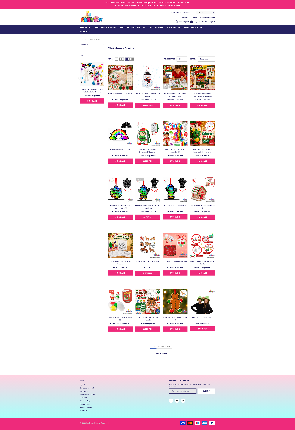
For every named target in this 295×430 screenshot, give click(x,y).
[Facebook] (171, 401)
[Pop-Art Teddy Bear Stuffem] (94, 74)
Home (82, 39)
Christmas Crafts (93, 39)
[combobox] (203, 12)
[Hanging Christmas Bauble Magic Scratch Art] (120, 189)
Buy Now (147, 273)
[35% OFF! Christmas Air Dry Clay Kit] (120, 301)
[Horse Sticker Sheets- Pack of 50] (147, 245)
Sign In (212, 22)
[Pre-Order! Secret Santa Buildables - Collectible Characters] (202, 77)
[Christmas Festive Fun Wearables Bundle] (202, 245)
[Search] (205, 12)
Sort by (193, 59)
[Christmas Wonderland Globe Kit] (120, 77)
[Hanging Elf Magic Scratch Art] (175, 189)
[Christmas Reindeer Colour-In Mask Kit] (147, 301)
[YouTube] (183, 401)
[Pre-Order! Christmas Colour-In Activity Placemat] (175, 77)
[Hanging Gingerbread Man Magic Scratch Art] (147, 189)
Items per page (169, 59)
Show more (161, 353)
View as (110, 59)
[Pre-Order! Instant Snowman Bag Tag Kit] (147, 77)
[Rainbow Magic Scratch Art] (120, 133)
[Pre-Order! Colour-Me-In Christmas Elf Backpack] (147, 133)
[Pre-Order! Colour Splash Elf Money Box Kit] (175, 133)
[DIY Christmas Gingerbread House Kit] (202, 189)
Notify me (147, 217)
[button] (80, 78)
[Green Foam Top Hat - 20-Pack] (202, 301)
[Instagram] (177, 401)
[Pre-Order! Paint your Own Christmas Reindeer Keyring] (202, 133)
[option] (94, 86)
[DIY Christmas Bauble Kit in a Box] (175, 245)
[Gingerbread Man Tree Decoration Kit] (175, 301)
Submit (206, 391)
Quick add (94, 101)
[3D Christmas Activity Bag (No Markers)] (120, 245)
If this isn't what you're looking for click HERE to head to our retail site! (147, 5)
